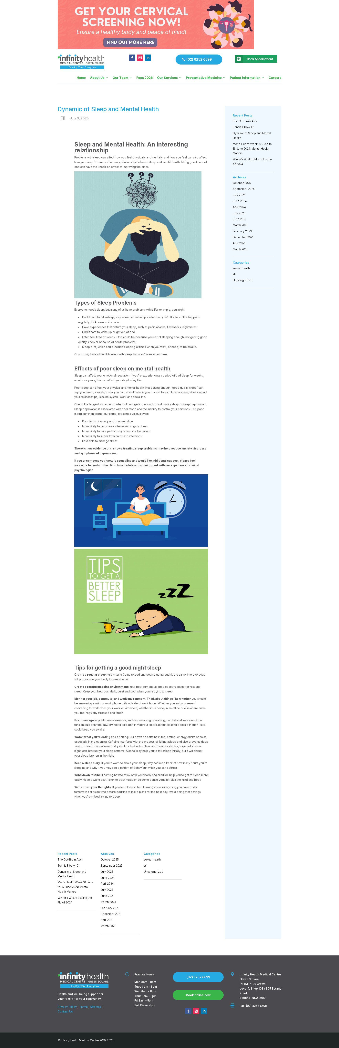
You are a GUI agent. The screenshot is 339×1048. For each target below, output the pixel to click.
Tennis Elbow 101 (68, 865)
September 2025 (111, 865)
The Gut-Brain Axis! (70, 859)
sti (145, 865)
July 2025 (107, 871)
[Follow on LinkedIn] (148, 58)
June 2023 (107, 895)
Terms (83, 1006)
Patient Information (245, 78)
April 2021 (107, 920)
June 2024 (107, 877)
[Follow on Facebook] (132, 58)
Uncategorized (153, 871)
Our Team (120, 78)
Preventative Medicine (204, 78)
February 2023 (110, 908)
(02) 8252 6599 (199, 59)
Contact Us (65, 1011)
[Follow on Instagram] (140, 58)
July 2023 (107, 889)
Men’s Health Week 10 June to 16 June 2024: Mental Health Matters (75, 887)
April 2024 (107, 883)
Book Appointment (260, 59)
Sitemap (95, 1006)
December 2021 (111, 913)
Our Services (167, 78)
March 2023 (108, 901)
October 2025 (110, 859)
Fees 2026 (144, 78)
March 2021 (108, 926)
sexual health (152, 859)
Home (81, 78)
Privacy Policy (67, 1006)
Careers (275, 78)
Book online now (198, 995)
